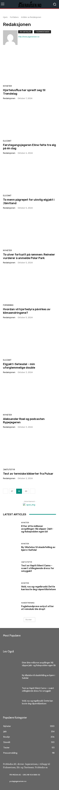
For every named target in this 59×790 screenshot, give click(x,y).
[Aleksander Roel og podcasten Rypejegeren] (29, 395)
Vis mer (28, 619)
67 (12, 491)
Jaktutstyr (9, 469)
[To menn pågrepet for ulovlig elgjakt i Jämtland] (29, 175)
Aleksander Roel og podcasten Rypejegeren (24, 420)
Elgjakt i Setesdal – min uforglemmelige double (19, 365)
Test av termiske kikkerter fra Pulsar (28, 473)
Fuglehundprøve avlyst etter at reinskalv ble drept (37, 607)
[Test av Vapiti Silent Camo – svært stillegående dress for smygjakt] (11, 567)
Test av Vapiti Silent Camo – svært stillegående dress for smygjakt (37, 568)
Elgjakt (7, 141)
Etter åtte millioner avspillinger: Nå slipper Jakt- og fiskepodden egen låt (37, 529)
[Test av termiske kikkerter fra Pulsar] (29, 449)
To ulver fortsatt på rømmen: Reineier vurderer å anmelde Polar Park (29, 256)
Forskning (8, 305)
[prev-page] (5, 491)
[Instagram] (19, 41)
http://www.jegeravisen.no (28, 37)
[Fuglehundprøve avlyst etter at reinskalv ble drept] (11, 606)
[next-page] (32, 491)
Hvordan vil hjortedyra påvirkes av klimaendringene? (26, 310)
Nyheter (7, 86)
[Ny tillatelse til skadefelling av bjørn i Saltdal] (11, 547)
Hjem (5, 17)
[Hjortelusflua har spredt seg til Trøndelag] (29, 66)
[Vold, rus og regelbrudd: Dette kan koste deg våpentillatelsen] (11, 587)
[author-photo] (10, 37)
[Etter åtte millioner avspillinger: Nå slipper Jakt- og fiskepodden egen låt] (11, 527)
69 (26, 491)
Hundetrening (27, 603)
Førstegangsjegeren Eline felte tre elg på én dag (29, 146)
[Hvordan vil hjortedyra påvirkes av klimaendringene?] (29, 285)
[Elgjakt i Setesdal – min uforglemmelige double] (29, 340)
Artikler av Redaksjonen (31, 17)
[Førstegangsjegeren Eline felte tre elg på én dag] (29, 121)
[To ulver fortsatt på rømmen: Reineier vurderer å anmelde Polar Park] (29, 230)
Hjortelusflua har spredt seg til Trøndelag (24, 91)
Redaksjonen (9, 98)
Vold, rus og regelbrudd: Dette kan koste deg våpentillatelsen (38, 588)
